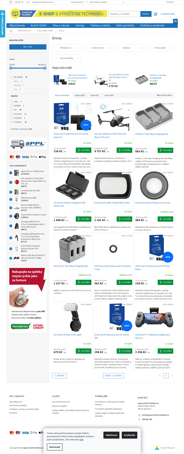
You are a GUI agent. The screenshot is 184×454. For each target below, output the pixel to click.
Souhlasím (129, 435)
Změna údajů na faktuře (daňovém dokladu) (110, 414)
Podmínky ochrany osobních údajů (24, 409)
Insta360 (19, 118)
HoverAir (20, 114)
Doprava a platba (59, 406)
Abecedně (109, 95)
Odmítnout (111, 435)
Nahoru (60, 375)
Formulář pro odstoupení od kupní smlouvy (110, 403)
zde (81, 439)
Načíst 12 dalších (113, 375)
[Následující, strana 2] (166, 375)
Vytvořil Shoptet (168, 448)
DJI (17, 109)
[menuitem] (17, 25)
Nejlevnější (80, 95)
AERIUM (19, 105)
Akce (18, 81)
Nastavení (54, 447)
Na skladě (20, 77)
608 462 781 (147, 419)
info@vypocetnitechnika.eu (155, 415)
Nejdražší (95, 95)
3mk (18, 101)
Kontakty (13, 412)
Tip (17, 89)
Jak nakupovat (77, 2)
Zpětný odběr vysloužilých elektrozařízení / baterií (70, 412)
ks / (27, 46)
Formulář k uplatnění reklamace (108, 409)
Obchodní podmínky (98, 2)
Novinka (19, 85)
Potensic (20, 122)
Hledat (146, 13)
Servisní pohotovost (61, 402)
